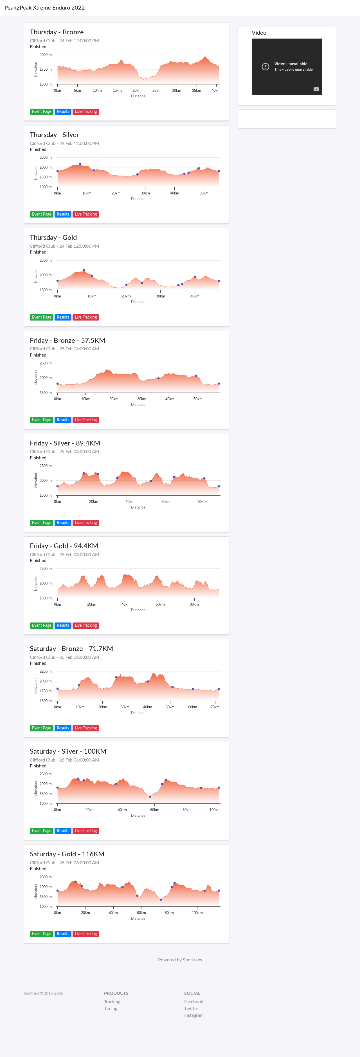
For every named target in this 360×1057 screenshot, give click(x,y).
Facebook (193, 1002)
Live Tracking (86, 112)
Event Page (41, 112)
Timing (110, 1008)
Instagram (194, 1015)
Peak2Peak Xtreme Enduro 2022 (44, 8)
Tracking (112, 1002)
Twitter (191, 1008)
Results (63, 112)
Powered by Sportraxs (180, 960)
